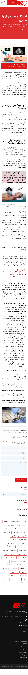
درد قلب (13, 557)
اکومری (8, 430)
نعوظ (24, 579)
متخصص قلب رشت (16, 432)
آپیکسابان (23, 532)
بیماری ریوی (23, 543)
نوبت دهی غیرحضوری (21, 650)
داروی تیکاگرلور (22, 557)
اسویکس (15, 532)
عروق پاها (11, 565)
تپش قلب (5, 550)
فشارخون (15, 568)
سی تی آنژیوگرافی (21, 565)
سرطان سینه (22, 561)
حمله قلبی (13, 554)
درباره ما (25, 631)
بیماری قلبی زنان (12, 543)
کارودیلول (23, 583)
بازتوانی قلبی (12, 539)
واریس (18, 579)
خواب (6, 554)
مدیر (13, 65)
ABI (25, 521)
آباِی (24, 525)
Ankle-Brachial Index (15, 521)
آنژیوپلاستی (16, 529)
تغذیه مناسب (22, 550)
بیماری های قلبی (21, 547)
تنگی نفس (13, 550)
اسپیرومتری (7, 532)
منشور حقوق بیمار (22, 637)
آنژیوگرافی (7, 529)
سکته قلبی (13, 561)
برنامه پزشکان (23, 647)
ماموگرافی (23, 572)
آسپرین (24, 529)
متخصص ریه (14, 572)
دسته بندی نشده (20, 506)
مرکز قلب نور (6, 432)
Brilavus (6, 521)
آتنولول (19, 525)
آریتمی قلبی (11, 525)
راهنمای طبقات (23, 652)
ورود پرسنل (12, 2)
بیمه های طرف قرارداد (21, 634)
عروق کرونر (23, 568)
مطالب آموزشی (11, 66)
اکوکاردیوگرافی (15, 430)
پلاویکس (6, 579)
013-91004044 (22, 620)
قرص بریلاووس (6, 568)
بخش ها (24, 655)
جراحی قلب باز (22, 554)
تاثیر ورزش (11, 547)
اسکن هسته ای (22, 536)
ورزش (12, 579)
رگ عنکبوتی (5, 557)
